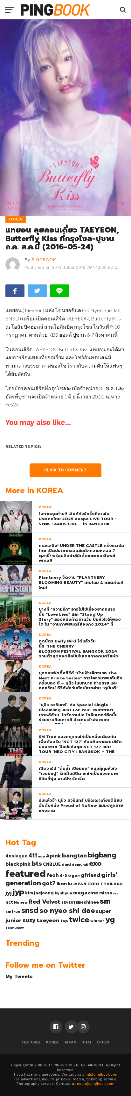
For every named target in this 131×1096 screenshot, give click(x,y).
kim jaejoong (39, 893)
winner (97, 921)
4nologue (16, 856)
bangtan (74, 855)
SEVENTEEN (72, 902)
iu (70, 883)
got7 (49, 883)
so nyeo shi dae (67, 910)
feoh (53, 875)
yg (110, 919)
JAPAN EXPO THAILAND (98, 884)
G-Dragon (70, 875)
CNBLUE (52, 864)
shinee (91, 902)
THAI (86, 1042)
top (64, 921)
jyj (8, 893)
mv (116, 893)
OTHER (103, 1042)
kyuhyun (63, 893)
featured (25, 874)
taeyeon (48, 920)
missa (105, 893)
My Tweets (19, 976)
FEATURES (31, 1042)
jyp (18, 892)
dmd (66, 864)
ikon (62, 883)
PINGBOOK (43, 259)
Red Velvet (44, 901)
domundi (80, 864)
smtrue (12, 911)
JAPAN (70, 1042)
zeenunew (14, 927)
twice (79, 919)
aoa (41, 856)
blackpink (18, 864)
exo (95, 863)
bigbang (102, 855)
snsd (29, 910)
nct (9, 902)
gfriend (90, 875)
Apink (53, 856)
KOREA (52, 1042)
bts (36, 863)
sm (105, 901)
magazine (85, 893)
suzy (29, 920)
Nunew (21, 902)
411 (32, 855)
